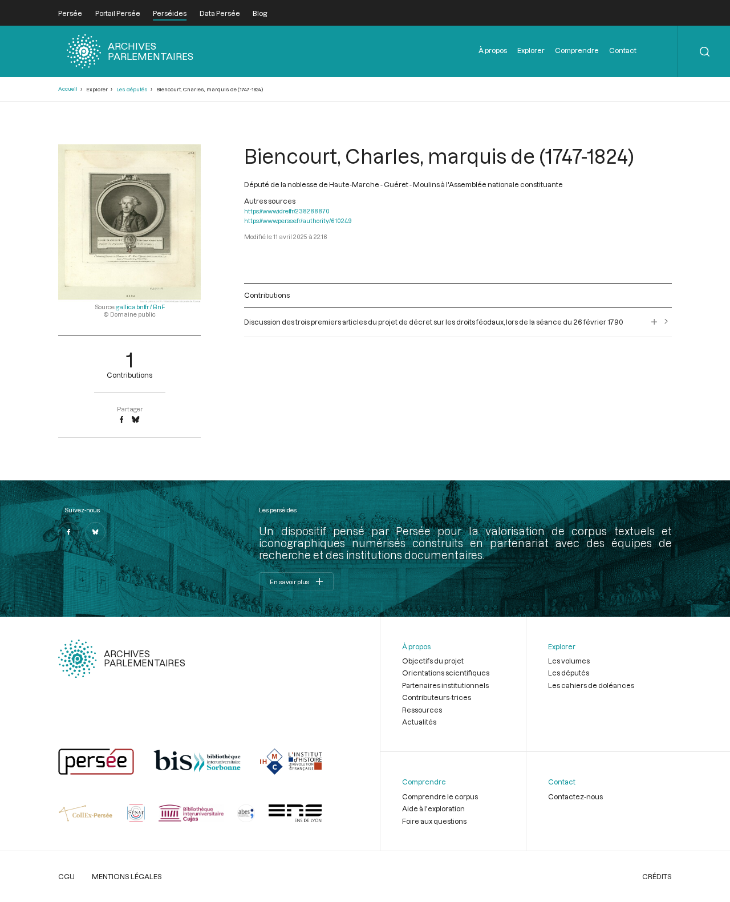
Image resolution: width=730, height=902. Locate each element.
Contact (622, 50)
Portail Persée (117, 13)
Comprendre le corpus (440, 796)
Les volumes (569, 661)
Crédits (657, 876)
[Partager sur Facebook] (121, 420)
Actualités (419, 722)
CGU (66, 876)
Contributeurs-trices (436, 697)
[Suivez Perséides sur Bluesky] (95, 532)
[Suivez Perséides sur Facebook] (68, 532)
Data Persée (220, 13)
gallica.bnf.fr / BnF (140, 306)
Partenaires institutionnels (445, 685)
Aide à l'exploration (433, 808)
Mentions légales (127, 876)
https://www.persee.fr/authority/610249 (298, 220)
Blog (260, 13)
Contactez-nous (575, 796)
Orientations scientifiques (445, 673)
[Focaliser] (654, 322)
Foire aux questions (434, 821)
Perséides (169, 13)
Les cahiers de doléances (591, 685)
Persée (70, 13)
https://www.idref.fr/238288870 (287, 211)
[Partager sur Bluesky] (135, 420)
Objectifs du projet (433, 661)
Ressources (422, 710)
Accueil (68, 89)
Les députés (132, 89)
